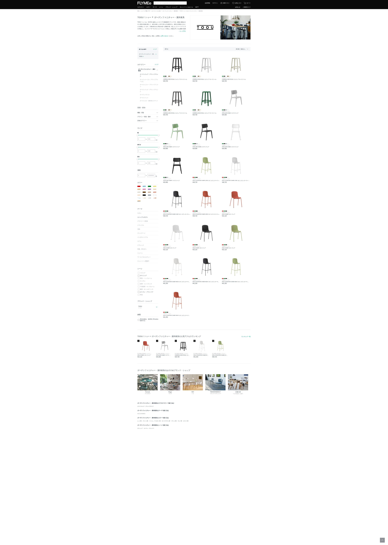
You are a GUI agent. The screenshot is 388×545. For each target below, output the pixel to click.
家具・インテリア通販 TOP (143, 11)
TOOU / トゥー (144, 17)
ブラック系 (173, 421)
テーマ (155, 7)
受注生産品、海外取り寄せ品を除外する (149, 320)
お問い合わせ (164, 36)
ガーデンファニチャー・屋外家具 (170, 11)
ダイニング (143, 275)
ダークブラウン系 (166, 421)
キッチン (142, 281)
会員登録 (207, 3)
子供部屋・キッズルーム (147, 286)
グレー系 (180, 421)
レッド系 (139, 421)
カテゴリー (140, 7)
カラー (148, 7)
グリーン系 (145, 421)
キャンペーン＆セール (186, 7)
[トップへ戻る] (382, 540)
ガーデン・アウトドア (146, 292)
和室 (141, 294)
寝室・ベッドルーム (146, 278)
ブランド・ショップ (171, 7)
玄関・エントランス (146, 284)
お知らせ (237, 7)
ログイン (215, 3)
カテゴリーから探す (156, 11)
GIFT (197, 7)
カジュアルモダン (141, 413)
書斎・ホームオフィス (146, 289)
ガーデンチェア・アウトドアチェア (145, 406)
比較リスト (226, 3)
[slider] (137, 135)
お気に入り (238, 3)
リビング (142, 273)
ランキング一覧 (246, 336)
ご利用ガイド (247, 7)
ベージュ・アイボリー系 (154, 421)
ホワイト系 (185, 421)
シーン (161, 7)
